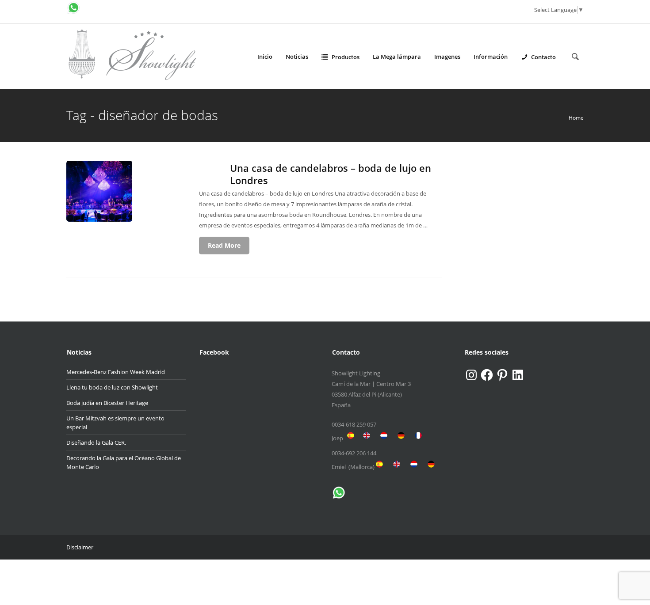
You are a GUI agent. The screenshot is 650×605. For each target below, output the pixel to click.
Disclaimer (79, 547)
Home (576, 117)
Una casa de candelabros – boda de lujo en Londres (330, 174)
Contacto (543, 57)
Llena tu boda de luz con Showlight (112, 387)
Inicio (264, 56)
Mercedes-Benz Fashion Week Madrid (115, 372)
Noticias (297, 56)
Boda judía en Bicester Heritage (107, 403)
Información (491, 56)
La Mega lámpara (397, 56)
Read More (224, 245)
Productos (345, 57)
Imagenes (447, 56)
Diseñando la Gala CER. (96, 442)
